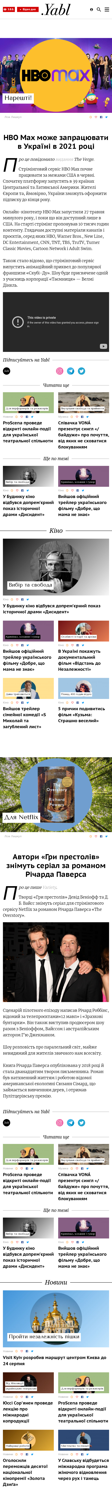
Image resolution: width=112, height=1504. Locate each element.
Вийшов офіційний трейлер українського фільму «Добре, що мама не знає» (82, 505)
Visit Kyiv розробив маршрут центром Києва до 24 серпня (54, 1360)
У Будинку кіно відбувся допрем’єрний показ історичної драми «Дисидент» (28, 505)
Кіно (6, 490)
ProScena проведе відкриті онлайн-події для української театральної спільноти (28, 432)
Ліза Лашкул (13, 117)
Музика (63, 416)
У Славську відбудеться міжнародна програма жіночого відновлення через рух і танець (83, 1469)
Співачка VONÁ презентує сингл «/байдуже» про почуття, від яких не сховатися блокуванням (83, 435)
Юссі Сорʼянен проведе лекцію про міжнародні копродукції (28, 1412)
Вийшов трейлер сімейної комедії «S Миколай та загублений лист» (24, 717)
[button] (28, 9)
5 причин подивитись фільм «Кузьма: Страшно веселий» (81, 714)
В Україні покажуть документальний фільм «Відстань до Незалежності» (79, 660)
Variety (49, 887)
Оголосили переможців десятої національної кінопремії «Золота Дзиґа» (25, 1472)
